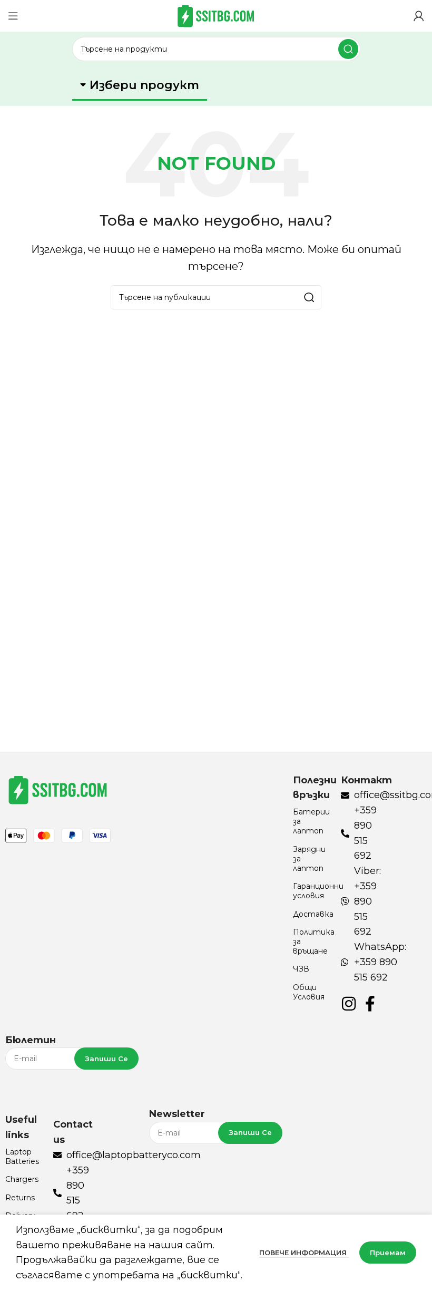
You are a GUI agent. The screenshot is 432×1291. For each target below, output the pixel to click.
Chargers (21, 1179)
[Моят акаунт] (418, 15)
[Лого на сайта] (216, 15)
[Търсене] (348, 49)
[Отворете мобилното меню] (13, 15)
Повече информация (304, 1252)
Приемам (388, 1252)
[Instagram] (349, 1004)
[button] (139, 86)
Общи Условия (309, 992)
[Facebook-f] (370, 1004)
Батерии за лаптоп (311, 821)
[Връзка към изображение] (58, 788)
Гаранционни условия (311, 890)
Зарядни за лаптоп (309, 859)
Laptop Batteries (22, 1156)
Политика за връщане (311, 941)
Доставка (311, 914)
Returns (20, 1197)
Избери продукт (144, 85)
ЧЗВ (301, 969)
